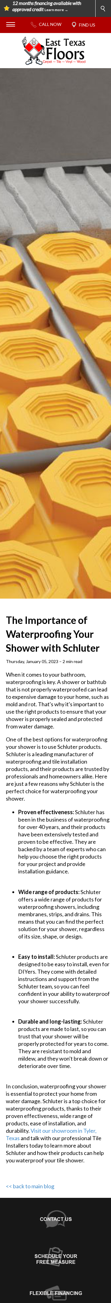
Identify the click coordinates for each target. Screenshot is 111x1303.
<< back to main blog (30, 1186)
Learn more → (56, 9)
